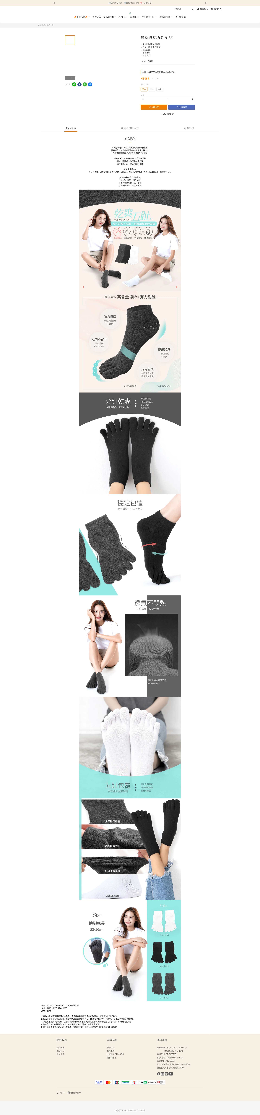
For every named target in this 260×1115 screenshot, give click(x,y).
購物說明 (111, 1047)
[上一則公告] (54, 3)
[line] (74, 84)
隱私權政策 (111, 1058)
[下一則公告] (206, 3)
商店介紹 (60, 1051)
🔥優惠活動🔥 (81, 17)
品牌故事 (60, 1047)
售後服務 (111, 1051)
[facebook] (79, 84)
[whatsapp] (85, 84)
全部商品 (41, 25)
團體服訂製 (181, 17)
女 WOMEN (108, 17)
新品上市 (49, 25)
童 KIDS (133, 17)
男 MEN (121, 17)
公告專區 (60, 1054)
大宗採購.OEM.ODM (115, 1054)
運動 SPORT (165, 17)
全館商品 (96, 17)
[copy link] (90, 84)
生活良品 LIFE (148, 17)
